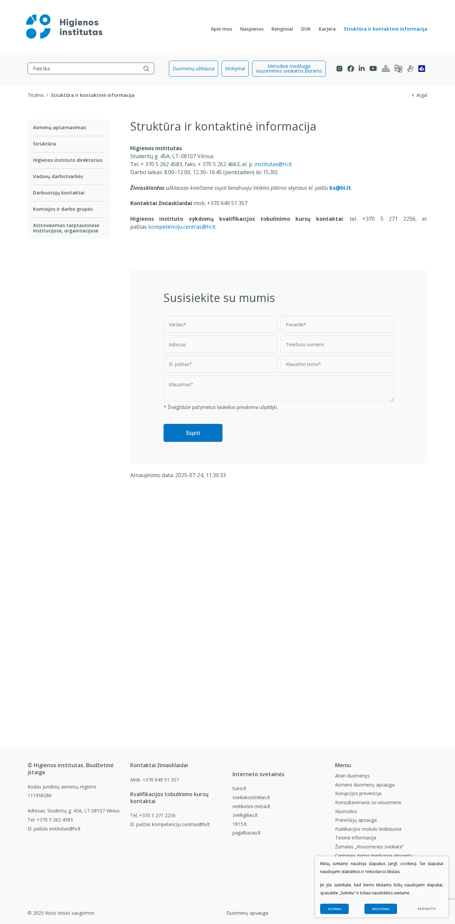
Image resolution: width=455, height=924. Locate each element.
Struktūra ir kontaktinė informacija (385, 29)
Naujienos (251, 29)
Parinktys (427, 909)
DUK (306, 29)
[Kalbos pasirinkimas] (398, 69)
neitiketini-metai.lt (251, 806)
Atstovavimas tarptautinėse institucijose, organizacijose (66, 227)
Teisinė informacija (355, 837)
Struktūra (44, 144)
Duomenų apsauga (247, 913)
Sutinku (334, 909)
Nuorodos (346, 811)
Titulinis (36, 95)
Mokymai (235, 68)
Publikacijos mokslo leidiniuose (368, 829)
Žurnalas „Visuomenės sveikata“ (369, 846)
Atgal (421, 95)
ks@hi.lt (340, 187)
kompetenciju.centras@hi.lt (182, 226)
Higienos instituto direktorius (67, 160)
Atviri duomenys (352, 775)
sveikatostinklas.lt (251, 797)
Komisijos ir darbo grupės (63, 209)
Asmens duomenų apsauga (364, 784)
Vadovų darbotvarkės (58, 176)
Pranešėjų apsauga (356, 820)
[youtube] (373, 69)
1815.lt (239, 824)
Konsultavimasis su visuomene (368, 802)
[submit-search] (146, 68)
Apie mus (221, 29)
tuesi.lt (239, 788)
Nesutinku (381, 909)
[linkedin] (362, 69)
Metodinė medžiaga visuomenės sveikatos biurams (289, 68)
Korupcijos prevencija (358, 793)
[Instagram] (339, 69)
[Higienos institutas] (64, 26)
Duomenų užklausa (194, 68)
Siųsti (193, 433)
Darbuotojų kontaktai (59, 192)
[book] (421, 69)
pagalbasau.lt (246, 832)
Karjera (327, 29)
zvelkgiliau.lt (245, 815)
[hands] (410, 69)
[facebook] (350, 69)
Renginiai (282, 29)
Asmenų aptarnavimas (59, 127)
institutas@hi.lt (273, 164)
